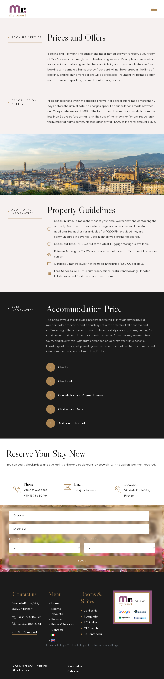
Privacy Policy (55, 645)
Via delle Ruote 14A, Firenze (137, 492)
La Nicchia (91, 610)
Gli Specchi (91, 628)
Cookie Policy (76, 645)
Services (57, 619)
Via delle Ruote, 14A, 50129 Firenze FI (25, 605)
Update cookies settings (102, 645)
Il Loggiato (91, 616)
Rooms (56, 609)
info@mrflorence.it (86, 490)
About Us (57, 614)
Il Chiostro (90, 622)
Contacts (57, 630)
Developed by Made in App (74, 668)
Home (55, 603)
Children (91, 539)
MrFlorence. (41, 665)
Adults (14, 539)
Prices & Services (62, 624)
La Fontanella (93, 634)
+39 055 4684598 (36, 490)
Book (82, 560)
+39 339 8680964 (36, 495)
